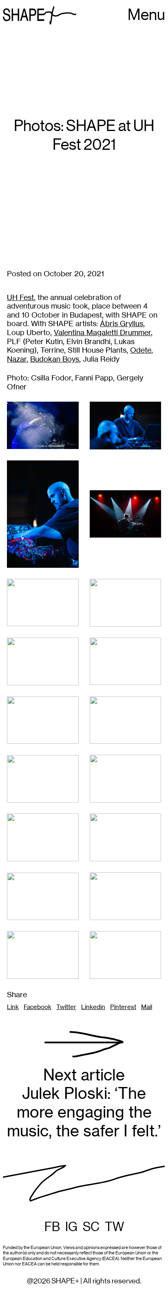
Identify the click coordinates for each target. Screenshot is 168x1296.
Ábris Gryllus (121, 323)
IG (71, 1227)
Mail (146, 1007)
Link (13, 1007)
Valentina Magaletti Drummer (102, 332)
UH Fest (20, 297)
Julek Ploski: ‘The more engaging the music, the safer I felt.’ (84, 1102)
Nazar (17, 359)
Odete (140, 350)
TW (114, 1227)
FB (52, 1227)
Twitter (66, 1007)
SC (91, 1227)
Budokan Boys (54, 359)
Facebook (37, 1007)
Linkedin (93, 1007)
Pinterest (123, 1007)
